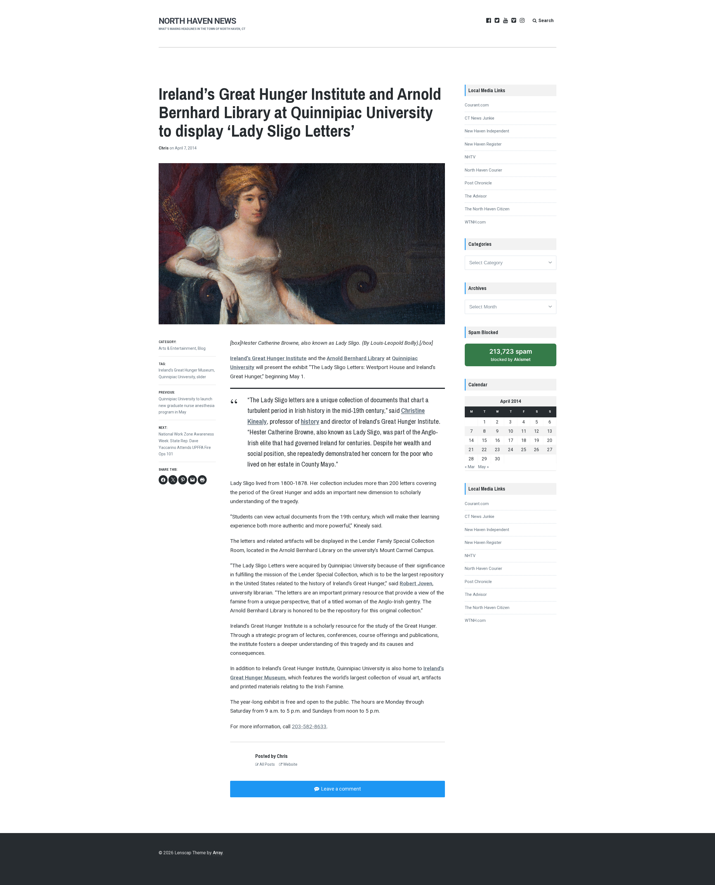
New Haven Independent (487, 131)
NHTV (470, 157)
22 (484, 449)
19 (536, 440)
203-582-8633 (309, 726)
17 (510, 440)
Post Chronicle (478, 182)
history (310, 421)
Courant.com (477, 105)
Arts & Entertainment (177, 348)
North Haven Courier (483, 170)
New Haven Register (483, 144)
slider (201, 377)
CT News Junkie (479, 118)
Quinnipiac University (177, 377)
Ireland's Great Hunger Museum (186, 370)
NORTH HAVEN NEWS (197, 21)
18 (523, 440)
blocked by (510, 355)
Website (289, 764)
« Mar (470, 466)
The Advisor (476, 196)
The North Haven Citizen (487, 208)
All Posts (267, 764)
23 (497, 449)
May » (483, 466)
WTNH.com (475, 222)
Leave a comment (340, 789)
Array (218, 852)
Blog (202, 348)
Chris (164, 148)
